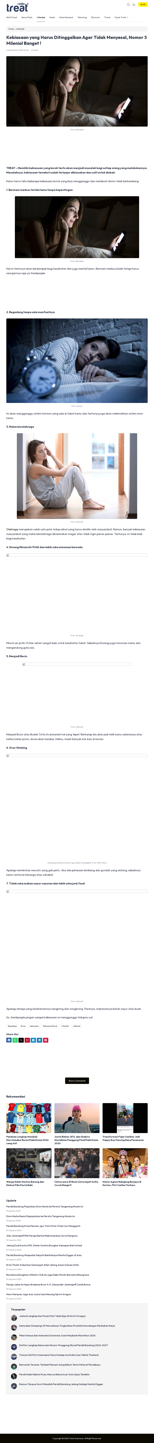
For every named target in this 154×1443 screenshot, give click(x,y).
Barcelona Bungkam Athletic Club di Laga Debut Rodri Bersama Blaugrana (47, 1274)
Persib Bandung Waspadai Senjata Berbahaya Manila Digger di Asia (44, 1255)
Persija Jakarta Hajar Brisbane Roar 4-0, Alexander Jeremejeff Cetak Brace (48, 1284)
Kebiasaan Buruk (50, 1026)
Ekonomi (95, 17)
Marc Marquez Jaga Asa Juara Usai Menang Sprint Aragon (38, 1294)
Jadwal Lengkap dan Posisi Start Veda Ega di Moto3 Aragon (52, 1315)
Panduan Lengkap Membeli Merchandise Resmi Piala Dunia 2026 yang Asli (27, 1140)
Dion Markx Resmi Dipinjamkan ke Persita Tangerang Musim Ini (40, 1216)
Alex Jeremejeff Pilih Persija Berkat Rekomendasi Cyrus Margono (42, 1235)
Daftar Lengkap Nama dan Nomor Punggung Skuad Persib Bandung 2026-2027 (63, 1345)
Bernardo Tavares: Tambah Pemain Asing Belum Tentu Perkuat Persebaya (59, 1364)
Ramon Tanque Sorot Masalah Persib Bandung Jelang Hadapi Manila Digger (61, 1384)
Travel (107, 17)
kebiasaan (34, 1026)
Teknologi (82, 17)
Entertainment (66, 17)
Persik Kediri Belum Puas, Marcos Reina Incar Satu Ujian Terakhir (54, 1374)
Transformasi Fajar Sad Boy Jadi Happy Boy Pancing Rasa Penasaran (123, 1138)
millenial (76, 1026)
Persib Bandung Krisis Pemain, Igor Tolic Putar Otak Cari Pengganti (43, 1225)
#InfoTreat (11, 17)
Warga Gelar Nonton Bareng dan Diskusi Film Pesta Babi (25, 1183)
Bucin (23, 1026)
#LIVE (143, 4)
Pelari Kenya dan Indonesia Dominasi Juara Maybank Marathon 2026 (57, 1335)
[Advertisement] (77, 148)
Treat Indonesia (76, 1438)
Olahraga (12, 529)
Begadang (12, 1026)
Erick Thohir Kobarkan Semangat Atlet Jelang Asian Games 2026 (42, 1264)
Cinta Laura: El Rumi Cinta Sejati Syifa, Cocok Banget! (76, 1183)
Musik (52, 17)
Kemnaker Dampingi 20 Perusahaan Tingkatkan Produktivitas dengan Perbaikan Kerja (67, 1325)
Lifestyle (41, 17)
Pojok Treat (120, 17)
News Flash (27, 17)
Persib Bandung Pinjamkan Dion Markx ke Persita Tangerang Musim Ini (44, 1206)
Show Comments (77, 1080)
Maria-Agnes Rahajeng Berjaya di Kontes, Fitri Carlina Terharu (122, 1183)
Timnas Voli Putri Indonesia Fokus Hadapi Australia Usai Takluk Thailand (59, 1354)
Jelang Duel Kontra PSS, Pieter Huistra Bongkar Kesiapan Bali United (44, 1245)
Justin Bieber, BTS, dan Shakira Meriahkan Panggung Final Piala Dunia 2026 (76, 1140)
